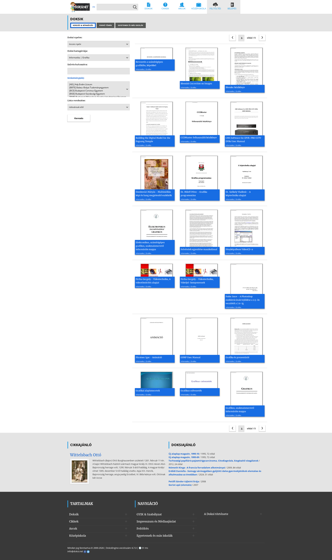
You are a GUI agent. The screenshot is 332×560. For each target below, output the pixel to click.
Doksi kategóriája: (77, 50)
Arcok (182, 8)
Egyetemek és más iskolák (155, 535)
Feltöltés (215, 8)
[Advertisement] (98, 153)
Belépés (232, 8)
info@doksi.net (75, 551)
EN (94, 7)
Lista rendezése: (76, 100)
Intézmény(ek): (75, 77)
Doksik (149, 8)
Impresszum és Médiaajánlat (156, 521)
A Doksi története (216, 514)
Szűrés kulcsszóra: (77, 64)
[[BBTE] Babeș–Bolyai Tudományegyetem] (98, 87)
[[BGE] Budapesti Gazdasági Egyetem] (98, 93)
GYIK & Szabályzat (149, 514)
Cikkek (165, 8)
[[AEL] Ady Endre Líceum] (98, 84)
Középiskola (198, 8)
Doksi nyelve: (74, 37)
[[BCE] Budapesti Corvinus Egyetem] (98, 90)
